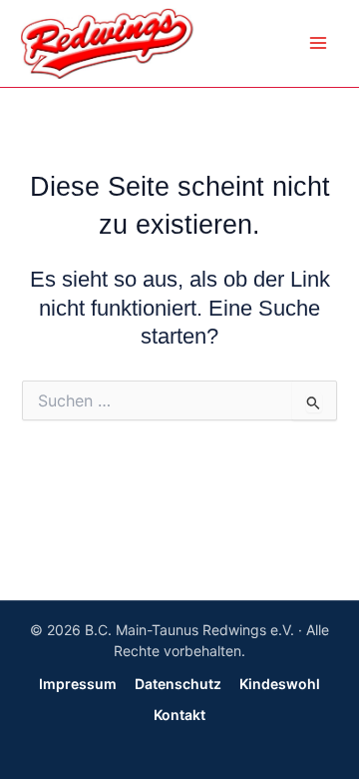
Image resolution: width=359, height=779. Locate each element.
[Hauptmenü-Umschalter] (318, 43)
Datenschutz (178, 683)
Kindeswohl (279, 683)
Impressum (78, 683)
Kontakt (179, 714)
